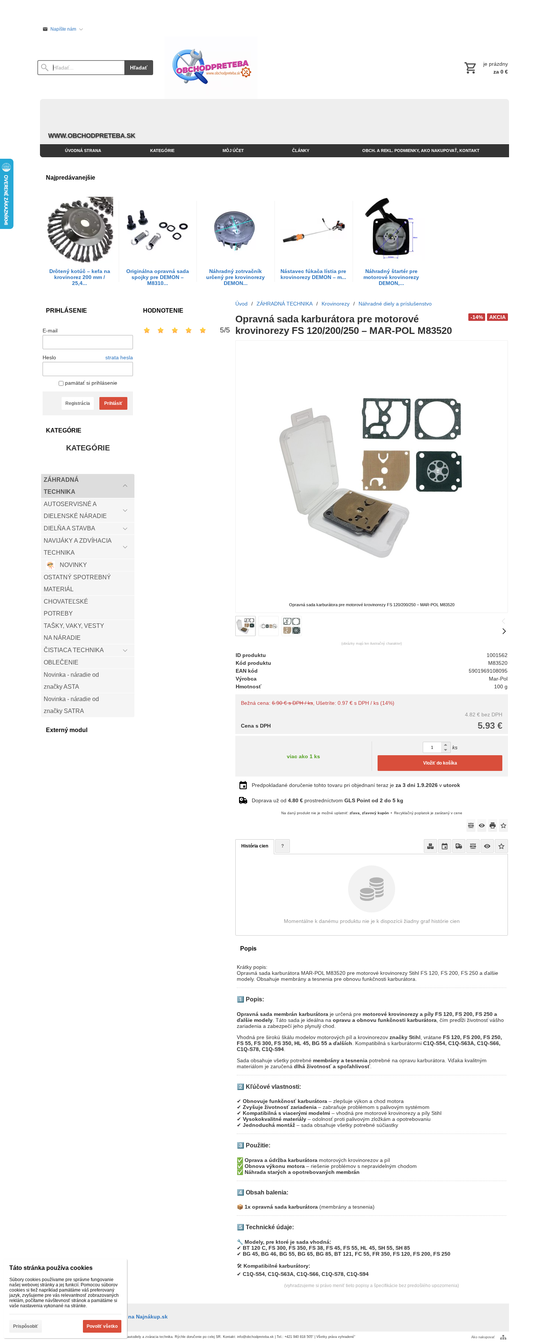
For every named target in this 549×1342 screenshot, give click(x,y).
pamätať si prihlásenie (90, 383)
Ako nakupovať (482, 1337)
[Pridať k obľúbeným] (503, 825)
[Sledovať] (481, 825)
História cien (254, 846)
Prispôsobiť (25, 1326)
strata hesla (119, 357)
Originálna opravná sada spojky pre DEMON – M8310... (157, 277)
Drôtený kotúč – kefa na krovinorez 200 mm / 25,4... (79, 277)
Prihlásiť (113, 403)
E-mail (50, 331)
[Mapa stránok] (503, 1337)
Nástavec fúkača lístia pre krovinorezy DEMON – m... (313, 274)
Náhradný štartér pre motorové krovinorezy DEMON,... (391, 277)
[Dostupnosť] (430, 846)
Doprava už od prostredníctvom (327, 800)
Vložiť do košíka (440, 763)
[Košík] (485, 68)
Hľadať (139, 68)
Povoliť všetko (102, 1326)
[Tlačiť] (492, 825)
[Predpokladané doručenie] (444, 846)
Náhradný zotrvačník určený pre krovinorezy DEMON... (235, 277)
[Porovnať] (470, 825)
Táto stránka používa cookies (51, 1268)
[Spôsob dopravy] (458, 846)
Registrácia (77, 403)
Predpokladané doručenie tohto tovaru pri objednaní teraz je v (356, 785)
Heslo (49, 357)
